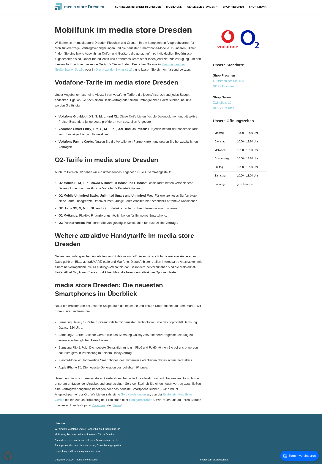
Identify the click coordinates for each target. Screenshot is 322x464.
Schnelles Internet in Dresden (138, 6)
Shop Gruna (257, 6)
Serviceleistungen (133, 394)
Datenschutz (221, 459)
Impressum (206, 459)
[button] (216, 6)
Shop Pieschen (233, 6)
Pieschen (98, 405)
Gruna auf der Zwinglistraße (114, 69)
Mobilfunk (174, 6)
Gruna (117, 405)
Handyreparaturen (141, 400)
